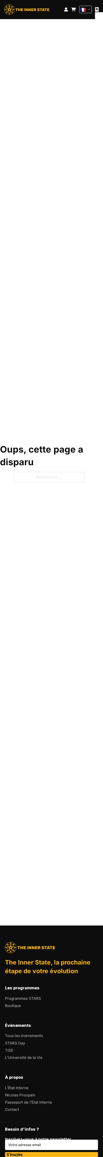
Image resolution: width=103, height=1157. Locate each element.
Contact (12, 1109)
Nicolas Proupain (20, 1095)
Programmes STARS (23, 998)
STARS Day (15, 1043)
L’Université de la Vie (23, 1057)
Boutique (13, 1005)
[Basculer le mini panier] (73, 9)
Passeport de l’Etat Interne (28, 1102)
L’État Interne (16, 1087)
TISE (9, 1050)
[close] (97, 9)
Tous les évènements (24, 1035)
